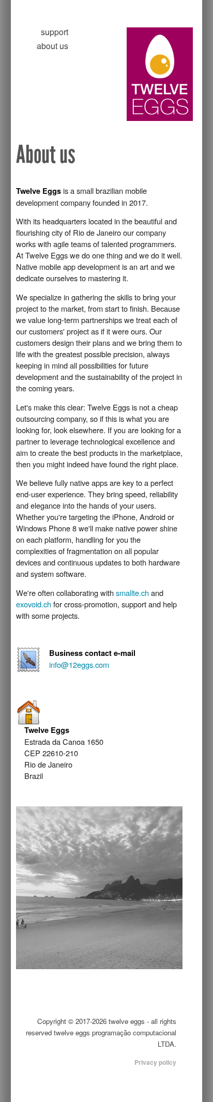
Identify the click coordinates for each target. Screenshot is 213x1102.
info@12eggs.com (79, 664)
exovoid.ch (33, 604)
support (54, 32)
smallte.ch (132, 592)
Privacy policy (155, 1062)
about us (52, 46)
